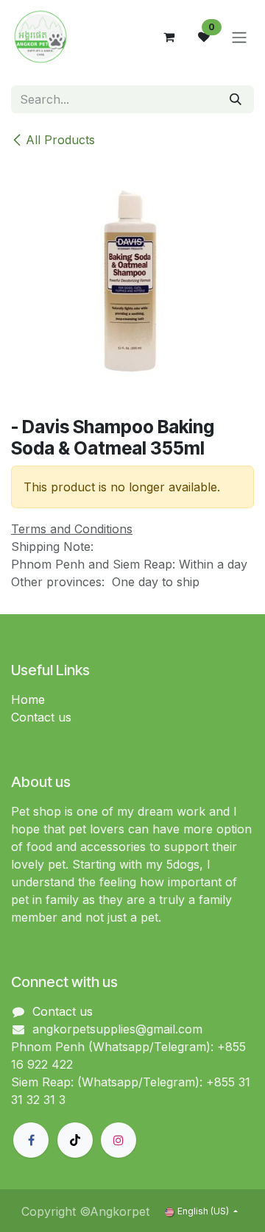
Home (28, 699)
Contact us (41, 717)
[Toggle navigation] (239, 36)
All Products (60, 139)
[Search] (235, 99)
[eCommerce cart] (168, 36)
